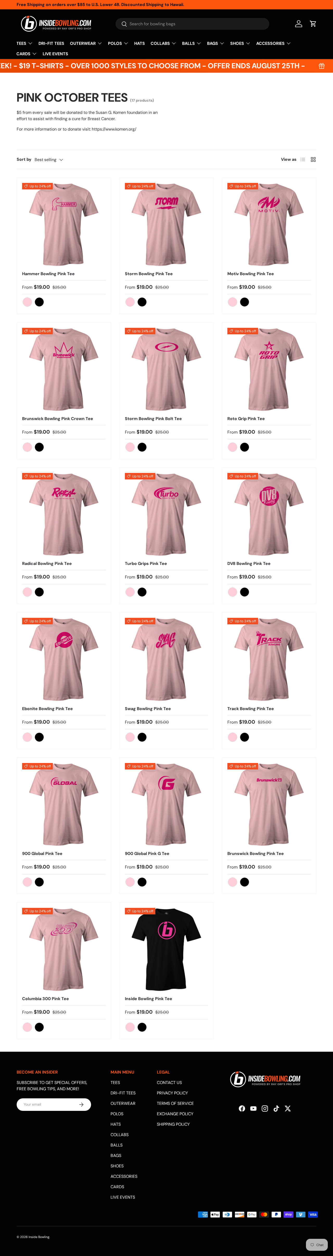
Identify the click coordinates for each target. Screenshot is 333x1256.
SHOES (237, 43)
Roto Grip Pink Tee (246, 418)
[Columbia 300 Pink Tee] (64, 950)
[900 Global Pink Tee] (64, 805)
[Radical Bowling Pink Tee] (64, 515)
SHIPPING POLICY (173, 1124)
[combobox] (192, 24)
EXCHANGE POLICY (175, 1114)
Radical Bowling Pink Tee (47, 563)
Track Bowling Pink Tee (250, 708)
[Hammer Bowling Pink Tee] (64, 225)
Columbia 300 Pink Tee (45, 998)
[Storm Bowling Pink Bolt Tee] (166, 369)
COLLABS (160, 43)
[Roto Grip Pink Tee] (269, 369)
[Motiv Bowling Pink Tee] (269, 225)
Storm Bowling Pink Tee (149, 273)
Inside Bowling (39, 1237)
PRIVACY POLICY (172, 1093)
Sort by (24, 159)
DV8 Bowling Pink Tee (249, 563)
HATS (139, 43)
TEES (21, 43)
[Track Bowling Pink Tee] (269, 659)
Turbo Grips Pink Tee (146, 563)
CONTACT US (169, 1082)
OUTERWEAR (83, 43)
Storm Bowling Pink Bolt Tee (153, 418)
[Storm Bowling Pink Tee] (166, 225)
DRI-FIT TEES (51, 43)
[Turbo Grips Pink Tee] (166, 515)
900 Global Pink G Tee (147, 853)
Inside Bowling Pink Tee (148, 998)
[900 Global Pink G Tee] (166, 805)
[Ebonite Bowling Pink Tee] (64, 659)
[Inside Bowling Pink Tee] (166, 950)
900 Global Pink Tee (42, 853)
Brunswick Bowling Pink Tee (255, 853)
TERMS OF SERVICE (175, 1103)
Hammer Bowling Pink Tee (48, 273)
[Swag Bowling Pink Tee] (166, 659)
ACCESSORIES (270, 43)
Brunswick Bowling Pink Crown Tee (57, 418)
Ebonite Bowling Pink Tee (47, 708)
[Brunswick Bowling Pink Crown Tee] (64, 369)
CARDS (23, 54)
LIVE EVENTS (55, 54)
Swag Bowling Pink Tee (148, 708)
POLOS (115, 43)
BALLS (188, 43)
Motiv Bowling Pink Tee (250, 273)
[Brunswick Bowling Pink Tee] (269, 805)
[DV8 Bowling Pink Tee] (269, 515)
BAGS (212, 43)
